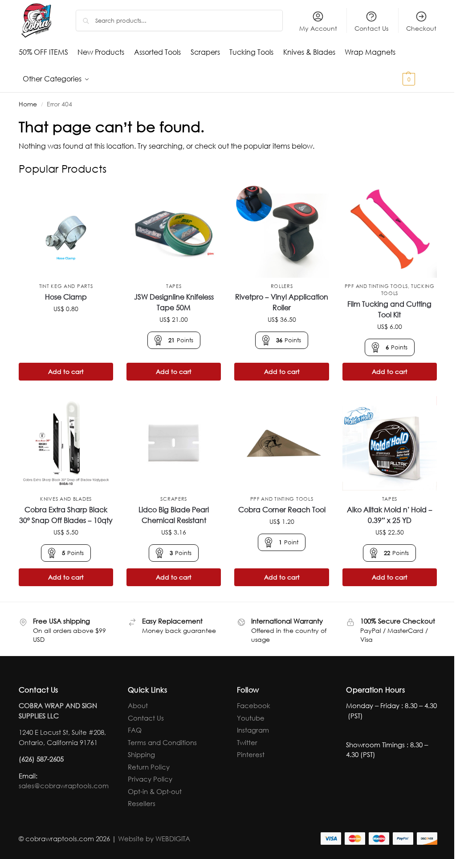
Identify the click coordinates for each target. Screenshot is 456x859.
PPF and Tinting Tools (376, 286)
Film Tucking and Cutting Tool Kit (389, 309)
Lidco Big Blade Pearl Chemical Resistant (173, 515)
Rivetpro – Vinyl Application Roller (281, 302)
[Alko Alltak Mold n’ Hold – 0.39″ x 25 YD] (389, 443)
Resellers (141, 803)
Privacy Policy (150, 778)
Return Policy (149, 766)
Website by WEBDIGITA (154, 838)
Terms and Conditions (162, 742)
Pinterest (251, 754)
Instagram (253, 729)
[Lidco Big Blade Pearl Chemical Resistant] (173, 443)
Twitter (247, 742)
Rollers (282, 286)
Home (28, 104)
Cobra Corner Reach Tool (282, 509)
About (138, 705)
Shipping (141, 754)
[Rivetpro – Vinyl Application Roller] (281, 230)
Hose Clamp (66, 296)
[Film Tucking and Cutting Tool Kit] (389, 230)
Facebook (253, 705)
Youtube (251, 717)
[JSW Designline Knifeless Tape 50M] (173, 230)
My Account (318, 28)
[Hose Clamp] (66, 230)
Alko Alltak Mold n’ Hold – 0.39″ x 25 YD (389, 515)
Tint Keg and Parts (66, 286)
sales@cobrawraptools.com (64, 785)
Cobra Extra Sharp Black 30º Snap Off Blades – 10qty (66, 515)
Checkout (421, 28)
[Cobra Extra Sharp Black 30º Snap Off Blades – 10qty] (66, 443)
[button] (418, 65)
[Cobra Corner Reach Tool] (281, 443)
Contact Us (371, 28)
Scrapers (173, 498)
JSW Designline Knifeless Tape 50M (174, 302)
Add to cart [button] (66, 371)
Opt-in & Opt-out (155, 791)
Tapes (174, 286)
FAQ (135, 729)
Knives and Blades (66, 498)
